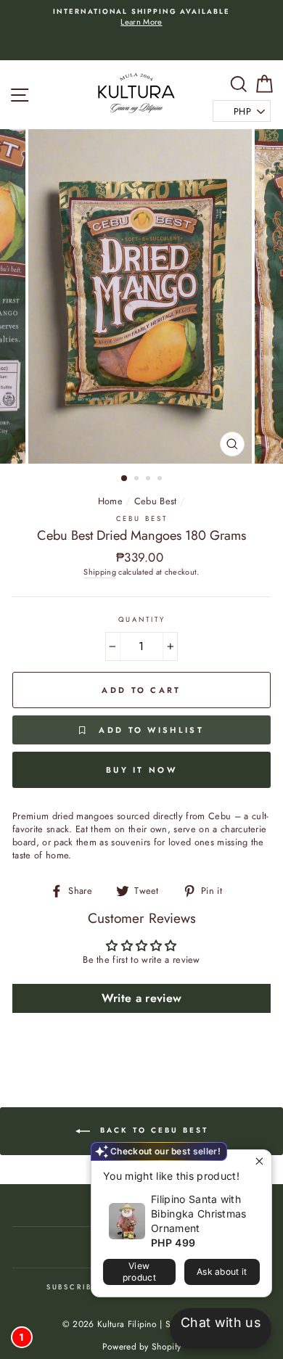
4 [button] (161, 479)
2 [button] (138, 479)
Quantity (141, 620)
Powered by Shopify (141, 1346)
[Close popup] (258, 1162)
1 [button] (124, 479)
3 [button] (149, 479)
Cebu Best (155, 501)
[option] (141, 17)
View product (139, 1271)
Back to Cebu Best (152, 1130)
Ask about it (222, 1271)
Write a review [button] (141, 998)
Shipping (99, 572)
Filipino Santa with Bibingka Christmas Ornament (199, 1213)
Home (110, 501)
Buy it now (141, 770)
